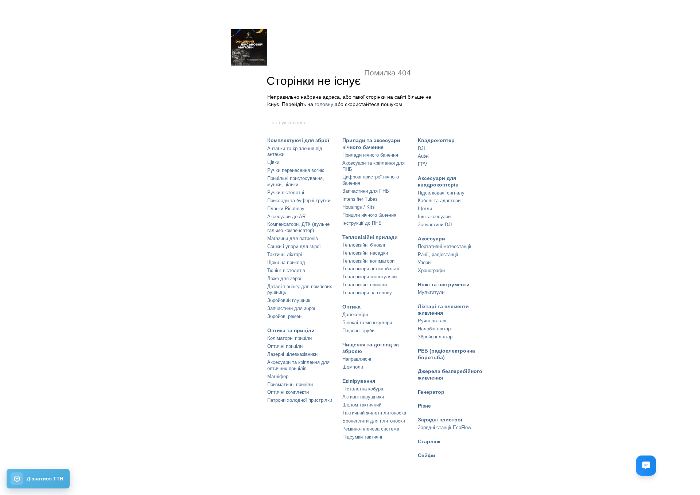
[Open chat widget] (646, 465)
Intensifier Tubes (360, 199)
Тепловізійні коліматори (368, 261)
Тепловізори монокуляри (369, 276)
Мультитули (431, 292)
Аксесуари (431, 238)
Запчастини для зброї (291, 308)
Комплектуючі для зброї (298, 140)
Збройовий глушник (288, 300)
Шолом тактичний (361, 405)
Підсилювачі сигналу (441, 193)
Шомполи (352, 367)
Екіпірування (358, 381)
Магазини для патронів (292, 238)
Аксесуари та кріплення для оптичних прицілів (298, 365)
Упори (424, 262)
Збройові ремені (285, 316)
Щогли (425, 208)
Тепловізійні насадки (365, 253)
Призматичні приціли (290, 384)
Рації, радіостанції (438, 254)
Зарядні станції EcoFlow (444, 427)
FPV (422, 164)
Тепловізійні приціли (364, 284)
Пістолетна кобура (362, 389)
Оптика (351, 307)
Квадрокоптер (436, 140)
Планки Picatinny (285, 208)
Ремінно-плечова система (370, 429)
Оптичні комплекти (288, 392)
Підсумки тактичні (362, 437)
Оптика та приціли (291, 330)
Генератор (431, 392)
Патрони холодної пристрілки (299, 400)
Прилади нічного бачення (370, 155)
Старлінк (429, 441)
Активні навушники (363, 397)
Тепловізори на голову (367, 292)
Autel (423, 156)
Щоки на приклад (286, 262)
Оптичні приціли (285, 346)
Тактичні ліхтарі (284, 254)
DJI (421, 148)
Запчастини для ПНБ (365, 191)
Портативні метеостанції (444, 246)
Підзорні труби (358, 330)
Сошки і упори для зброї (294, 246)
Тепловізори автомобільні (370, 268)
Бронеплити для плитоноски (373, 421)
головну (324, 104)
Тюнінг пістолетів (286, 270)
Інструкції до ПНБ (362, 223)
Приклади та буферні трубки (298, 200)
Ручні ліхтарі (432, 320)
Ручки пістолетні (285, 192)
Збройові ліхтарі (436, 336)
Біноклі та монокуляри (367, 322)
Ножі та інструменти (444, 284)
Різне (424, 406)
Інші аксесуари (434, 216)
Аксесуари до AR (286, 216)
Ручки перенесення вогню (295, 170)
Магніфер (277, 376)
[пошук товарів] (429, 122)
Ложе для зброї (284, 278)
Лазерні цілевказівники (292, 354)
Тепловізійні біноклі (363, 245)
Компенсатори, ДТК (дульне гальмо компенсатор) (298, 227)
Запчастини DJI (435, 224)
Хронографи (431, 270)
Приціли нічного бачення (369, 215)
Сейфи (426, 455)
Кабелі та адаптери (439, 200)
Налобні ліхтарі (435, 328)
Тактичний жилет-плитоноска (374, 413)
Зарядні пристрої (440, 420)
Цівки (273, 162)
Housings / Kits (358, 207)
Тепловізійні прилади (370, 237)
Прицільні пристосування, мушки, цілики (295, 181)
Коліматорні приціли (289, 338)
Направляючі (356, 359)
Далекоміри (355, 314)
